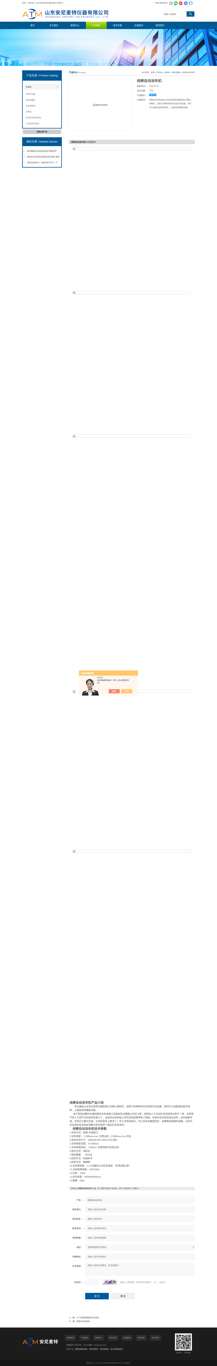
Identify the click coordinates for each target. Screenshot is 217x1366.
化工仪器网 (88, 1345)
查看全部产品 (42, 132)
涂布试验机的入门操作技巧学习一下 (42, 162)
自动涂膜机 (30, 100)
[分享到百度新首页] (186, 3)
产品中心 (159, 72)
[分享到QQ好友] (191, 3)
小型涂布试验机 (32, 123)
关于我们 (53, 25)
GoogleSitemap (100, 1345)
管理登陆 (69, 1345)
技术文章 (117, 25)
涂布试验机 (30, 106)
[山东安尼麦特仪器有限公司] (66, 14)
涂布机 (28, 87)
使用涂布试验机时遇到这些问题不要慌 (43, 157)
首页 (32, 25)
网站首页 (70, 1338)
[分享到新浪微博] (181, 3)
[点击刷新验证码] (109, 1282)
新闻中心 (75, 25)
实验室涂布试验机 (33, 117)
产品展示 (96, 25)
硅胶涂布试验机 (83, 1321)
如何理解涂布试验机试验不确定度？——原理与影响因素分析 (53, 151)
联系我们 (160, 25)
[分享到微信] (176, 3)
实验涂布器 (30, 94)
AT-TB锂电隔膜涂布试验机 (87, 1317)
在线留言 (138, 25)
